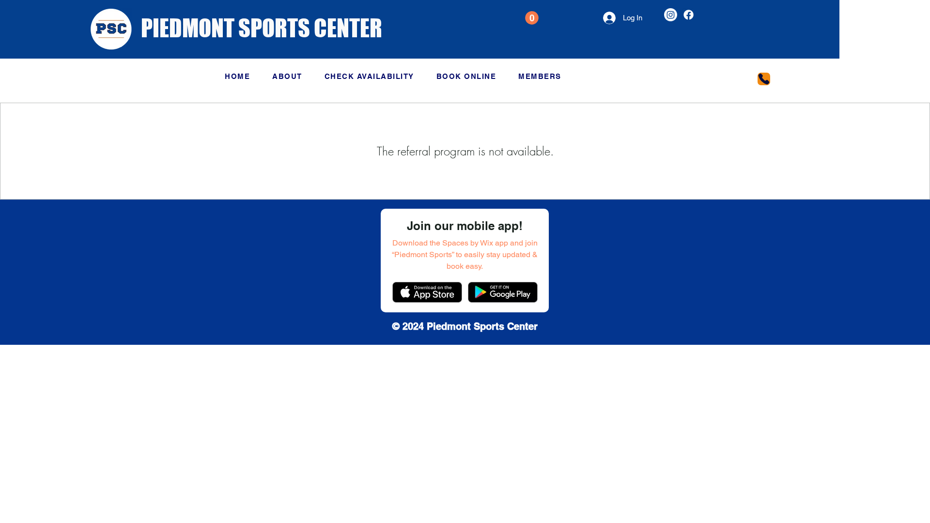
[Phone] (764, 79)
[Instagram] (670, 14)
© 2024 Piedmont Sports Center (465, 326)
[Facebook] (688, 14)
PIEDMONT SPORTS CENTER (261, 28)
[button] (532, 18)
